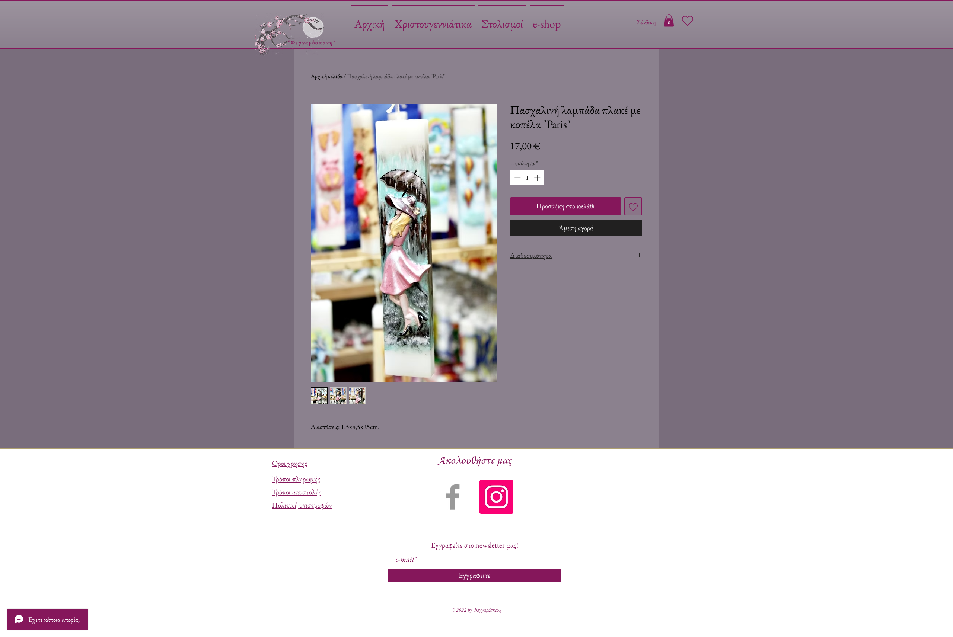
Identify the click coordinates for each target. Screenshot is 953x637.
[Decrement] (516, 177)
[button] (669, 20)
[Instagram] (496, 497)
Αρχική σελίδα (326, 76)
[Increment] (538, 177)
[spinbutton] (527, 177)
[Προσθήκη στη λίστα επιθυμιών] (633, 206)
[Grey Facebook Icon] (453, 497)
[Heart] (687, 20)
